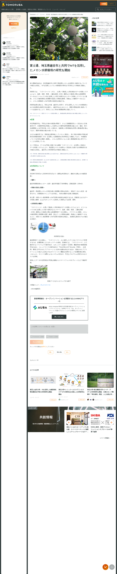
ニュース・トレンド (44, 74)
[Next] (111, 422)
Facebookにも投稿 (38, 336)
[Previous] (69, 422)
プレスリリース (45, 285)
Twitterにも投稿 (53, 336)
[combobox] (105, 9)
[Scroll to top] (112, 567)
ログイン (44, 346)
